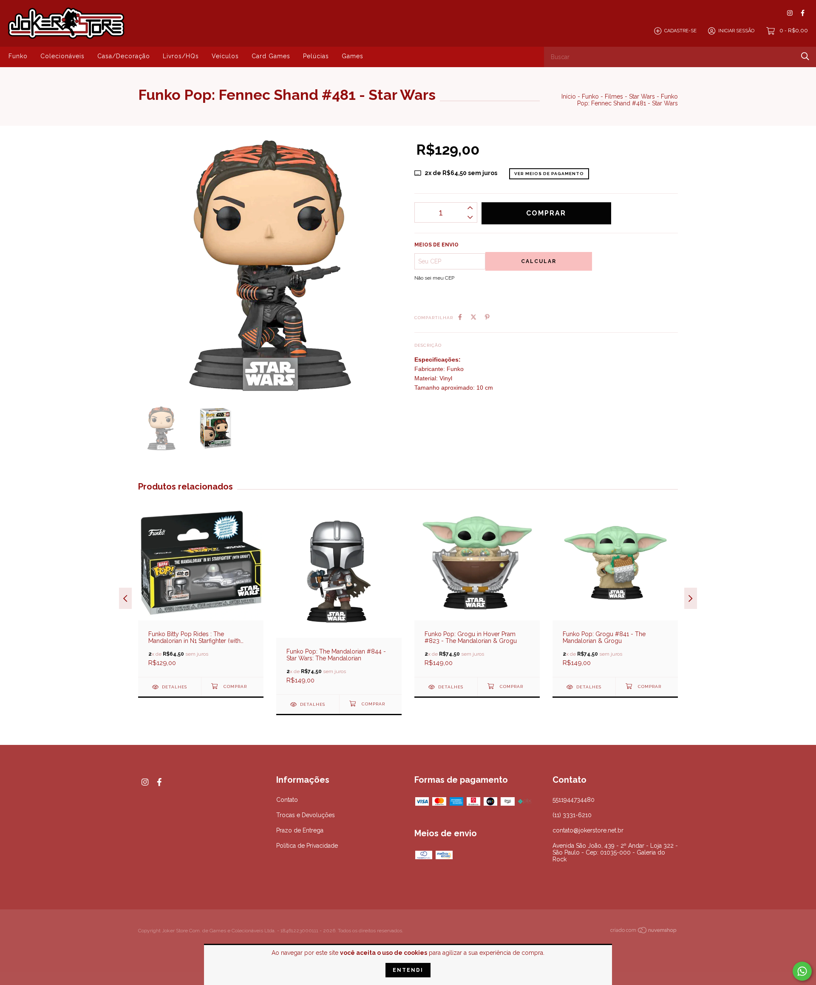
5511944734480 (573, 799)
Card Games (271, 56)
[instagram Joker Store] (790, 13)
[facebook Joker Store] (802, 13)
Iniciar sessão (736, 31)
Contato (287, 799)
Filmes (614, 96)
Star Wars (642, 96)
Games (352, 56)
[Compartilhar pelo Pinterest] (487, 317)
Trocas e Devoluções (305, 815)
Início (568, 96)
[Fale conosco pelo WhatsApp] (802, 971)
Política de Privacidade (307, 845)
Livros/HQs (181, 56)
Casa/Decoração (123, 56)
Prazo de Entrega (299, 830)
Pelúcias (316, 56)
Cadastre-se (680, 31)
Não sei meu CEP (434, 278)
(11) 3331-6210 (572, 815)
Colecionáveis (62, 56)
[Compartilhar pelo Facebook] (460, 317)
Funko (18, 56)
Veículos (225, 56)
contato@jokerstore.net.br (587, 830)
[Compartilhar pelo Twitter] (473, 317)
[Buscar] (805, 56)
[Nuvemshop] (644, 931)
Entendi (408, 970)
